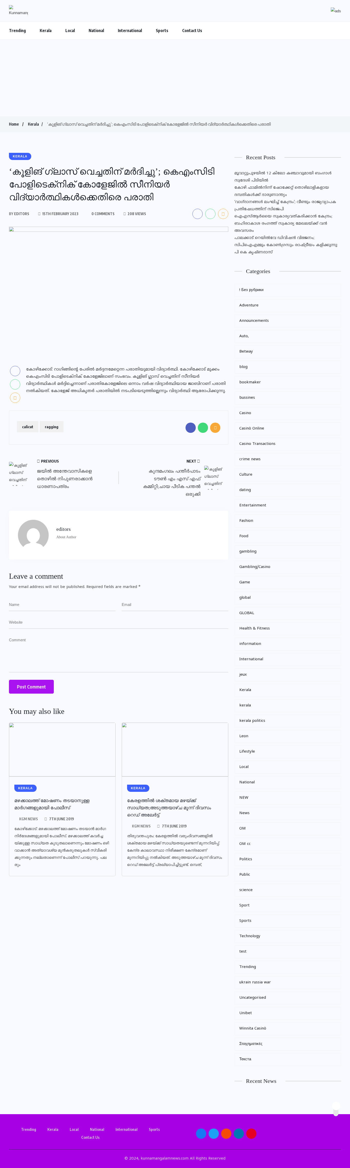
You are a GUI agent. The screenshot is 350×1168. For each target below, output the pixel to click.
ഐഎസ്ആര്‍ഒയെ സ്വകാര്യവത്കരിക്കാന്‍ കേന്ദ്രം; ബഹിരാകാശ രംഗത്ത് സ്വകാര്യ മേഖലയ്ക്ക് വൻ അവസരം (283, 223)
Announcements (254, 320)
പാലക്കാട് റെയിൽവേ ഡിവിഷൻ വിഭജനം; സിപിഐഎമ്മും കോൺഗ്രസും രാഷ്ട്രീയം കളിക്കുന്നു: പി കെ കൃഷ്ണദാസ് (286, 245)
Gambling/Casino (254, 567)
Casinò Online (251, 428)
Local (70, 30)
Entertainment (252, 505)
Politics (245, 859)
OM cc (245, 844)
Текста (245, 1059)
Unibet (245, 1013)
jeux (243, 674)
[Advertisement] (175, 78)
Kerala (46, 30)
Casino (245, 413)
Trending (17, 30)
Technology (249, 936)
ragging (51, 426)
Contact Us (192, 30)
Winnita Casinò (252, 1028)
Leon (243, 736)
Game (244, 582)
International (130, 30)
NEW (243, 797)
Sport (244, 905)
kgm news (28, 819)
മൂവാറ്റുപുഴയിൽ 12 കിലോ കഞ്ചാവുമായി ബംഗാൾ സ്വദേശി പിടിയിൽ (283, 177)
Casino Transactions (257, 444)
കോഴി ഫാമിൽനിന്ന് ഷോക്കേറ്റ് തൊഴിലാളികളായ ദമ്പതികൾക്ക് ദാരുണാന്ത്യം (281, 191)
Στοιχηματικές (250, 1044)
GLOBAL (246, 613)
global (245, 597)
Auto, (244, 336)
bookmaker (250, 382)
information (250, 644)
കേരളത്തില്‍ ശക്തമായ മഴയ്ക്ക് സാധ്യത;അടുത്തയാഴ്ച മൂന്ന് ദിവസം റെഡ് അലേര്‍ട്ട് (169, 807)
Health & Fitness (254, 628)
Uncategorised (252, 997)
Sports (162, 30)
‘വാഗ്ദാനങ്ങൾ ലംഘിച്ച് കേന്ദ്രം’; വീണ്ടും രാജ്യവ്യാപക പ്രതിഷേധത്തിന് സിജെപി (285, 206)
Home (14, 124)
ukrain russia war (255, 982)
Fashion (246, 520)
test (242, 951)
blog (243, 367)
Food (243, 536)
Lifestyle (247, 751)
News (244, 813)
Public (244, 874)
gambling (247, 551)
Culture (245, 474)
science (246, 890)
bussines (247, 397)
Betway (246, 351)
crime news (250, 459)
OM (242, 828)
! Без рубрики (251, 290)
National (96, 30)
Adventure (249, 305)
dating (245, 490)
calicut (27, 426)
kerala (245, 705)
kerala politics (252, 720)
